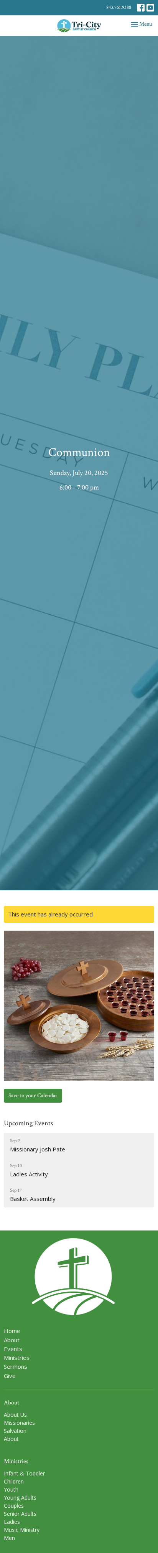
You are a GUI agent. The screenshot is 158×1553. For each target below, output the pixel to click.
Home (12, 1331)
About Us (15, 1414)
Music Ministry (22, 1529)
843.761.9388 (118, 7)
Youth (11, 1489)
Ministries (17, 1357)
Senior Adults (20, 1513)
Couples (14, 1505)
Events (13, 1349)
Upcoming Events (28, 1123)
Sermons (15, 1366)
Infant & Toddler (24, 1473)
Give (10, 1375)
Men (9, 1537)
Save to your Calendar (33, 1095)
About (12, 1340)
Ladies (12, 1521)
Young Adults (20, 1497)
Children (14, 1481)
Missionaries (19, 1422)
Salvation (15, 1430)
